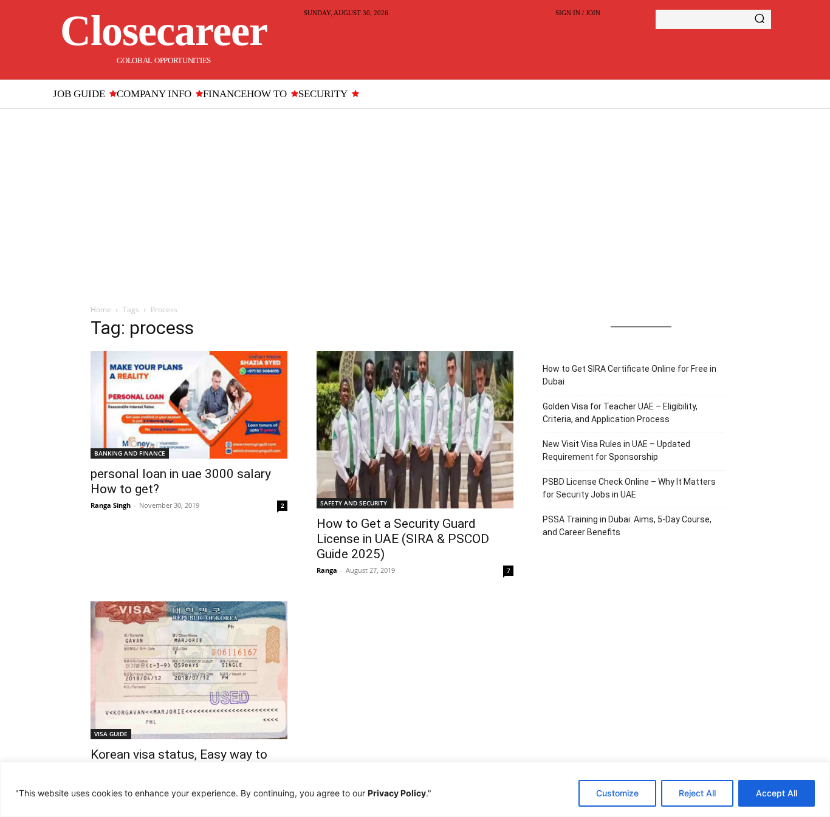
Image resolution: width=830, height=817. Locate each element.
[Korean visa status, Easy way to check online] (189, 670)
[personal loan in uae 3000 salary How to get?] (189, 405)
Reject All (697, 793)
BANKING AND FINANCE (129, 453)
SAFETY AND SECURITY (353, 503)
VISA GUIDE (111, 734)
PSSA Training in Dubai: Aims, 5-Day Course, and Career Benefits (627, 525)
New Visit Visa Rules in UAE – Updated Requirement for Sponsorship (616, 450)
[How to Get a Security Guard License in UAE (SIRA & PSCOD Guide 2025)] (415, 429)
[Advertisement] (415, 200)
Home (101, 309)
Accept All (776, 793)
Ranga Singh (111, 505)
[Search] (759, 19)
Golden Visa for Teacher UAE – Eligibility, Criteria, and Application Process (620, 413)
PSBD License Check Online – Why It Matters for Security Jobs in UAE (629, 488)
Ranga (327, 570)
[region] (415, 789)
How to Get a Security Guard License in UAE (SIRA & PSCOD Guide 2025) (403, 538)
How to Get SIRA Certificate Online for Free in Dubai (629, 375)
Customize (617, 793)
